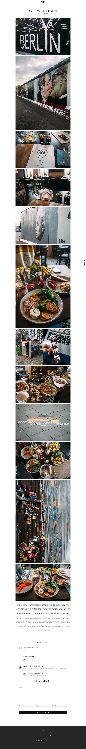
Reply (37, 647)
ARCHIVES (33, 735)
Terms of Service (50, 718)
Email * (37, 705)
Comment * (21, 687)
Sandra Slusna (27, 666)
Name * (20, 705)
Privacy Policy (46, 718)
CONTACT (46, 735)
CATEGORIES (39, 735)
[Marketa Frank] (43, 729)
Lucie (24, 647)
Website (54, 705)
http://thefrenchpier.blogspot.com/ (28, 656)
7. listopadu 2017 (44, 13)
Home (42, 2)
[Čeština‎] (18, 2)
